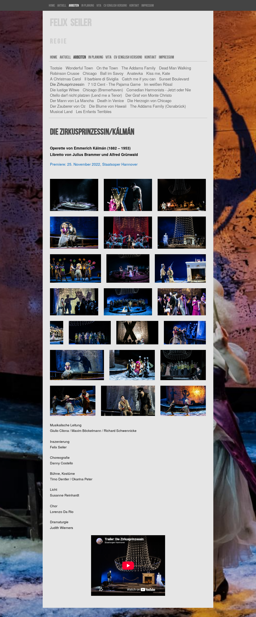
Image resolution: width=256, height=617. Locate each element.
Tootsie (56, 68)
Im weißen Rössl (158, 84)
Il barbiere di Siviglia (101, 78)
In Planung (87, 5)
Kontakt (134, 5)
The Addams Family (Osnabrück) (158, 106)
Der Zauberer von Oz (68, 106)
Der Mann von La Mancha (72, 100)
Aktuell (61, 5)
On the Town (107, 68)
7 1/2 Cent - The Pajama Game (114, 84)
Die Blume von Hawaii (107, 106)
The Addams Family (138, 68)
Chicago (90, 73)
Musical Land (61, 111)
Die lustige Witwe (64, 89)
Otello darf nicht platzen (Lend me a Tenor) (86, 95)
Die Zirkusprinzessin (67, 84)
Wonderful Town (79, 68)
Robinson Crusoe (64, 73)
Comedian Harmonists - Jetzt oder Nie (158, 89)
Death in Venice (110, 100)
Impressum (147, 5)
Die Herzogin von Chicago (149, 100)
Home (52, 5)
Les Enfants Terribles (93, 111)
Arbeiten (74, 5)
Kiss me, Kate (158, 73)
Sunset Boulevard (174, 78)
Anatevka (135, 73)
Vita (98, 5)
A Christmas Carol (65, 78)
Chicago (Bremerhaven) (103, 89)
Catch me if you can (139, 78)
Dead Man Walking (175, 68)
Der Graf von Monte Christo (148, 95)
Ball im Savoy (111, 73)
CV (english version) (115, 5)
